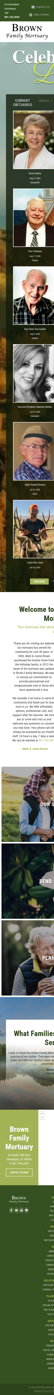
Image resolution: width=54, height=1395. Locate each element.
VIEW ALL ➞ (45, 100)
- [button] (42, 1117)
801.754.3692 (12, 17)
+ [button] (42, 1113)
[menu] (49, 14)
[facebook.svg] (11, 1212)
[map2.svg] (21, 1212)
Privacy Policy (42, 1391)
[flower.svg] (26, 1212)
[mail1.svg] (16, 1212)
